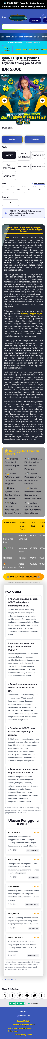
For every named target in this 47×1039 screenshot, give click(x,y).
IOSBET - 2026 (9, 979)
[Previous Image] (4, 100)
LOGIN (35, 20)
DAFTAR (35, 139)
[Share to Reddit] (34, 995)
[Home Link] (17, 18)
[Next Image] (42, 100)
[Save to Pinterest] (27, 995)
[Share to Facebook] (12, 995)
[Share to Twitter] (5, 995)
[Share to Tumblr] (42, 995)
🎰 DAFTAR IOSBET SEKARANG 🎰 (23, 577)
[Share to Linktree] (20, 995)
